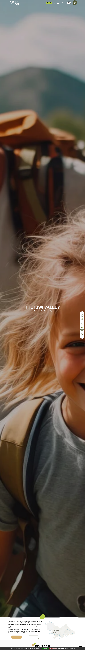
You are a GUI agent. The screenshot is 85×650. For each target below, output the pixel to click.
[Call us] (54, 3)
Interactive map (82, 321)
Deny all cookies (53, 648)
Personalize (60, 648)
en (69, 2)
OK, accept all (45, 648)
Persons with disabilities (82, 316)
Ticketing (82, 325)
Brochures (82, 329)
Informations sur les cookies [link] (70, 648)
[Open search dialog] (62, 3)
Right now (49, 2)
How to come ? (16, 637)
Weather (82, 336)
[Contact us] (58, 3)
